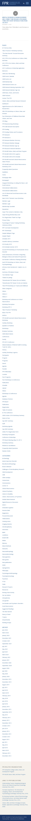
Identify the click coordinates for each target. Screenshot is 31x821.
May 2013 (5, 745)
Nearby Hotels (6, 451)
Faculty (4, 339)
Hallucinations (6, 518)
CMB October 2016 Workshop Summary (13, 415)
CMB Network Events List (9, 84)
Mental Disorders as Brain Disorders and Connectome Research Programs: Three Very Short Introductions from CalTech (14, 20)
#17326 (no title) (7, 48)
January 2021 (5, 660)
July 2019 (4, 687)
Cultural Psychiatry (7, 491)
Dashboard (5, 103)
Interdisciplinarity (7, 527)
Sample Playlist (6, 236)
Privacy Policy (6, 220)
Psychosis (5, 579)
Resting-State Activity (8, 592)
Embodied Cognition (7, 507)
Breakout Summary (7, 331)
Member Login (6, 201)
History (4, 350)
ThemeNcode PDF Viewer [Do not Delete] (13, 280)
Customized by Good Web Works (17, 818)
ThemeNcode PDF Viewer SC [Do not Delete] (14, 283)
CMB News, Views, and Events (10, 93)
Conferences (5, 336)
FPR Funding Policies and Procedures (12, 132)
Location (4, 374)
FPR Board (5, 401)
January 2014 (5, 731)
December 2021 (6, 638)
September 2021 (7, 643)
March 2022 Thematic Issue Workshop (12, 198)
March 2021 (5, 654)
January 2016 (5, 706)
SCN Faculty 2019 (7, 244)
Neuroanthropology (7, 551)
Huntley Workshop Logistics (10, 352)
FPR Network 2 (6, 137)
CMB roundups (6, 477)
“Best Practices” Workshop (9, 310)
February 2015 (6, 717)
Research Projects (7, 587)
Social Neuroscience (7, 606)
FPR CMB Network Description (10, 126)
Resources (5, 589)
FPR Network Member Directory (11, 140)
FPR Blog (4, 121)
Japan (3, 532)
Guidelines (5, 172)
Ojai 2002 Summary (7, 429)
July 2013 (4, 742)
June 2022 (5, 630)
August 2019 (5, 684)
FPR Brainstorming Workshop (10, 124)
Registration (5, 407)
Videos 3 (4, 296)
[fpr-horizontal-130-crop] (12, 3)
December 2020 (6, 663)
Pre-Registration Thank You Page (11, 217)
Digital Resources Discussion (10, 502)
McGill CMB (5, 538)
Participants (5, 355)
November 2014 (6, 723)
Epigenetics (5, 513)
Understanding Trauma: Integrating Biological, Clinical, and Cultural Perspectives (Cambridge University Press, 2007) (14, 785)
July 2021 (4, 646)
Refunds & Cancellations (8, 445)
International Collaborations (9, 188)
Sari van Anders (6, 595)
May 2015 (5, 715)
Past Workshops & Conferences (11, 380)
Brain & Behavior (6, 466)
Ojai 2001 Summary (7, 421)
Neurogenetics (6, 557)
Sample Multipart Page (8, 233)
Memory (4, 543)
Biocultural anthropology (9, 464)
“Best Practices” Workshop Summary (12, 50)
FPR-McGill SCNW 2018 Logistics (11, 154)
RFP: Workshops (6, 230)
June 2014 (5, 728)
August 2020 (5, 668)
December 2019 (6, 679)
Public (3, 584)
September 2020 (7, 665)
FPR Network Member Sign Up (10, 146)
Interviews (5, 529)
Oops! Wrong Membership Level (11, 214)
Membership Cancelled (8, 206)
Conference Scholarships (9, 437)
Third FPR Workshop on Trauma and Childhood (15, 286)
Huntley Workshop (7, 323)
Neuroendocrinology (7, 554)
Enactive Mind (6, 510)
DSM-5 (4, 505)
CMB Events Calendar (8, 76)
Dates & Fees (6, 418)
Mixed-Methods (6, 546)
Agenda (4, 366)
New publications (7, 562)
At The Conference (7, 412)
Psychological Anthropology (9, 573)
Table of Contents (7, 410)
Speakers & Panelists (8, 325)
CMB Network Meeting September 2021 (13, 87)
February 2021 (6, 657)
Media (4, 540)
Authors (4, 315)
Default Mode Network (8, 499)
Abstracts (5, 71)
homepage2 (5, 180)
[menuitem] (23, 3)
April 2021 (5, 652)
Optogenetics (6, 568)
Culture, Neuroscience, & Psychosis (12, 496)
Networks (5, 548)
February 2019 (6, 695)
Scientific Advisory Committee (10, 241)
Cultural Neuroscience (8, 488)
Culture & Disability (7, 494)
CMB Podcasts (6, 95)
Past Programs (6, 377)
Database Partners (7, 399)
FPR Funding (5, 129)
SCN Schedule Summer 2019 (10, 247)
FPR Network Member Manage (10, 143)
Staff (3, 423)
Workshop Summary (7, 443)
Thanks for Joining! (7, 277)
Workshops (5, 328)
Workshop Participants (8, 434)
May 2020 (5, 674)
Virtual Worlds (6, 620)
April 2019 (5, 690)
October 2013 (6, 736)
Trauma (4, 617)
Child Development (7, 472)
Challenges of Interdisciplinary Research (13, 469)
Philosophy (5, 570)
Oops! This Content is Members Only (12, 212)
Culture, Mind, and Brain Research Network (14, 101)
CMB (3, 475)
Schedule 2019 (6, 239)
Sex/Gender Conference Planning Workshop (14, 259)
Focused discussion (7, 516)
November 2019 (6, 682)
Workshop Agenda (7, 426)
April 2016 (5, 704)
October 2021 (6, 641)
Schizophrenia (6, 598)
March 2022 (5, 632)
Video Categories (7, 288)
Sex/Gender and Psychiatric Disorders (12, 603)
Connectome (5, 480)
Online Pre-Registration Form (10, 432)
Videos (4, 291)
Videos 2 (4, 294)
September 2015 (7, 712)
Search (4, 363)
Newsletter (5, 209)
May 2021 (5, 649)
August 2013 (5, 739)
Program (4, 358)
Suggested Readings (8, 609)
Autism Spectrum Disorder (9, 461)
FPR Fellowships (6, 371)
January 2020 (5, 676)
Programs (5, 360)
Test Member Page (7, 275)
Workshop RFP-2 (7, 307)
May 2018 (5, 698)
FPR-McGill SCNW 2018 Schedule (11, 157)
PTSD (3, 581)
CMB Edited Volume (7, 334)
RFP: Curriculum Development (10, 228)
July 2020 (4, 671)
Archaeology (5, 458)
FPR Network (6, 135)
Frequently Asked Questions (10, 169)
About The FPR (6, 312)
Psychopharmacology (8, 576)
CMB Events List (6, 79)
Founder (4, 369)
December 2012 (6, 756)
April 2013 (5, 747)
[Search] (23, 3)
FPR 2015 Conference (8, 342)
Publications (5, 382)
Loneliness (5, 535)
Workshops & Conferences (9, 393)
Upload (4, 388)
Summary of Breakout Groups (10, 272)
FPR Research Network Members (11, 148)
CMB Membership (7, 82)
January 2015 (5, 720)
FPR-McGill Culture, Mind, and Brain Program (14, 151)
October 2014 (6, 726)
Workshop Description (8, 304)
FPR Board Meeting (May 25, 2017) (12, 440)
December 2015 (6, 709)
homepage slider (7, 177)
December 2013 (6, 734)
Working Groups (6, 622)
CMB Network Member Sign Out (11, 90)
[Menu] (26, 3)
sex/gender (5, 600)
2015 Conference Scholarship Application (13, 68)
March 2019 (5, 693)
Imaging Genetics (7, 524)
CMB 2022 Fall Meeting (8, 73)
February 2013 (6, 753)
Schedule (4, 385)
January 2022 (5, 635)
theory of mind (6, 614)
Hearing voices (6, 521)
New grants (5, 559)
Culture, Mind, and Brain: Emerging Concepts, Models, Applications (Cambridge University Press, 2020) (15, 804)
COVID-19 (5, 486)
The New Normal (7, 611)
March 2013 (5, 750)
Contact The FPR (7, 98)
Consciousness (6, 483)
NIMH (4, 565)
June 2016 (5, 701)
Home (4, 175)
